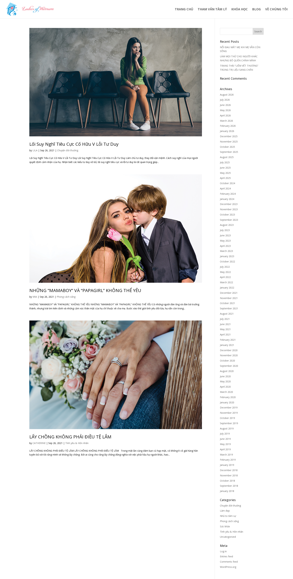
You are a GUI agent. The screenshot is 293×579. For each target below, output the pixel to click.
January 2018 (227, 491)
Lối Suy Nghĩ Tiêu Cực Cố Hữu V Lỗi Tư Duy (74, 144)
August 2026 (227, 94)
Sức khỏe (225, 526)
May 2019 (225, 444)
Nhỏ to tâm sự (228, 516)
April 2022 (225, 277)
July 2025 (225, 162)
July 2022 (225, 266)
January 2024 (227, 199)
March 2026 (226, 120)
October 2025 (227, 146)
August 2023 (227, 224)
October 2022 (227, 261)
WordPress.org (228, 566)
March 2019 (226, 454)
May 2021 (225, 329)
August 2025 (227, 157)
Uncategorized (228, 536)
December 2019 (229, 407)
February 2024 (228, 193)
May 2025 (225, 172)
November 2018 (229, 475)
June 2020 (225, 376)
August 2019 (227, 428)
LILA (35, 150)
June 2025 (225, 167)
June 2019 (225, 438)
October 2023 (227, 214)
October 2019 (227, 418)
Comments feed (229, 561)
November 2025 (229, 141)
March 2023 (226, 251)
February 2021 (228, 339)
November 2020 (229, 355)
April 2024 (225, 188)
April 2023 (225, 245)
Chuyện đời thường (67, 150)
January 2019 (227, 465)
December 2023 (229, 204)
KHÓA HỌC (239, 9)
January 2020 (227, 402)
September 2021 (229, 308)
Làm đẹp (225, 510)
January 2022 (227, 287)
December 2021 (229, 292)
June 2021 (225, 324)
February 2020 (228, 397)
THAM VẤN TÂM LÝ (212, 9)
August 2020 (227, 371)
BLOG (256, 9)
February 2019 (228, 459)
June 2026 (225, 105)
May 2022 (225, 272)
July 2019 (225, 433)
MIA (35, 296)
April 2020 (225, 386)
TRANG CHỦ (184, 9)
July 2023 (225, 230)
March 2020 (226, 392)
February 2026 (228, 125)
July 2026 (225, 99)
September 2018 (229, 485)
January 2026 (227, 131)
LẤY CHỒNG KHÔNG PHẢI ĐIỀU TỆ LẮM (70, 437)
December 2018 (229, 470)
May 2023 (225, 240)
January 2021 (227, 345)
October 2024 (227, 183)
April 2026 (225, 115)
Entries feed (226, 556)
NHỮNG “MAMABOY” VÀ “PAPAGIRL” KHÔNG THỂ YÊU (85, 290)
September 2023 (229, 219)
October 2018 (227, 480)
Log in (223, 551)
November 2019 (229, 412)
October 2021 (227, 303)
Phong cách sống (66, 296)
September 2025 (229, 151)
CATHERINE (39, 443)
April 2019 (225, 449)
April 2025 (225, 178)
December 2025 (229, 136)
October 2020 (227, 360)
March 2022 (226, 282)
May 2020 (225, 381)
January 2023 (227, 256)
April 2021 (225, 334)
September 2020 (229, 365)
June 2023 (225, 235)
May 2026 (225, 110)
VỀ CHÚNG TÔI (276, 9)
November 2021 (229, 298)
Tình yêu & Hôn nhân (77, 443)
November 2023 (229, 209)
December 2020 (229, 350)
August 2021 (227, 313)
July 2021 (225, 318)
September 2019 (229, 423)
